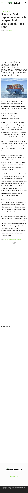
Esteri (2, 11)
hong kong (13, 239)
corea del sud (7, 239)
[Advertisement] (14, 45)
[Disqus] (14, 268)
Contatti (14, 474)
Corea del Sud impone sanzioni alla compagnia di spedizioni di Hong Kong (13, 20)
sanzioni (19, 239)
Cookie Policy (8, 488)
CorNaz (10, 30)
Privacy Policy (14, 476)
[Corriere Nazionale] (14, 3)
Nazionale (8, 11)
